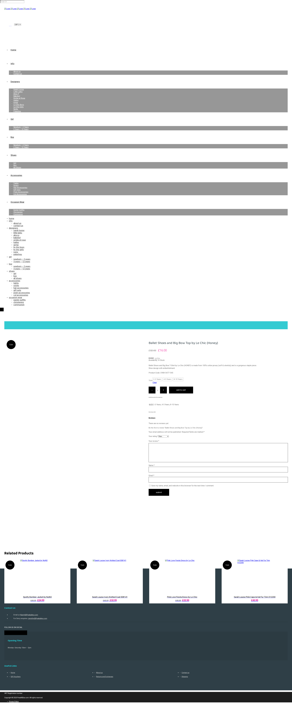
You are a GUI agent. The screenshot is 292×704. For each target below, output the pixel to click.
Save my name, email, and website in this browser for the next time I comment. (182, 486)
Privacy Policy (14, 701)
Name (152, 465)
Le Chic (157, 358)
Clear (155, 382)
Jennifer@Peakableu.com (37, 618)
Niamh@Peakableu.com (29, 615)
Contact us (185, 673)
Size (150, 380)
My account (10, 24)
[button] (157, 379)
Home (7, 320)
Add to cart (181, 390)
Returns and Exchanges (104, 677)
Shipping (185, 677)
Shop (14, 320)
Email (151, 475)
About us (99, 673)
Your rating (153, 436)
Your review (154, 441)
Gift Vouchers (16, 677)
